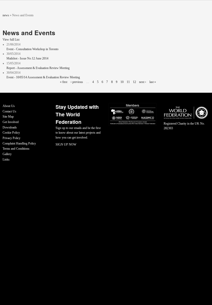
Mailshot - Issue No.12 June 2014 (27, 58)
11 (128, 82)
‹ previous (77, 82)
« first (63, 82)
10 (122, 82)
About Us (9, 106)
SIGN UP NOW (66, 144)
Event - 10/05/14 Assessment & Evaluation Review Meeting (43, 77)
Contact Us (9, 111)
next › (142, 82)
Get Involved (11, 122)
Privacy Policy (11, 138)
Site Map (8, 116)
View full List (11, 39)
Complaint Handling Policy (19, 143)
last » (152, 82)
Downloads (10, 127)
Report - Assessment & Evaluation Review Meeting (38, 68)
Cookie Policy (11, 132)
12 (134, 82)
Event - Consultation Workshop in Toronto (32, 49)
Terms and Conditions (16, 148)
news (6, 15)
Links (6, 159)
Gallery (7, 154)
